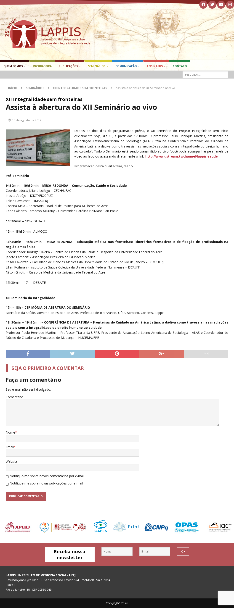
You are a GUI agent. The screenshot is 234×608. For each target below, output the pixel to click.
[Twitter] (212, 5)
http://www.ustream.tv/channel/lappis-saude (181, 156)
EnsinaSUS (155, 66)
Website (12, 461)
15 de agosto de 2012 (26, 120)
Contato (180, 66)
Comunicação (126, 66)
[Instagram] (230, 5)
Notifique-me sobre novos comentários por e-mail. (47, 476)
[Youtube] (221, 5)
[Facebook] (203, 5)
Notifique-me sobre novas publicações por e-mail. (46, 483)
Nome (10, 432)
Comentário (14, 397)
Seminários (96, 66)
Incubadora (42, 66)
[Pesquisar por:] (205, 74)
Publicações (68, 66)
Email (10, 447)
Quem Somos (13, 66)
